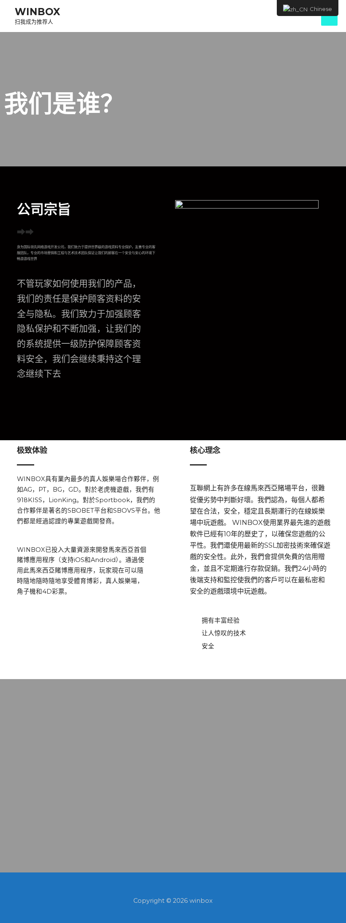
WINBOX (37, 12)
